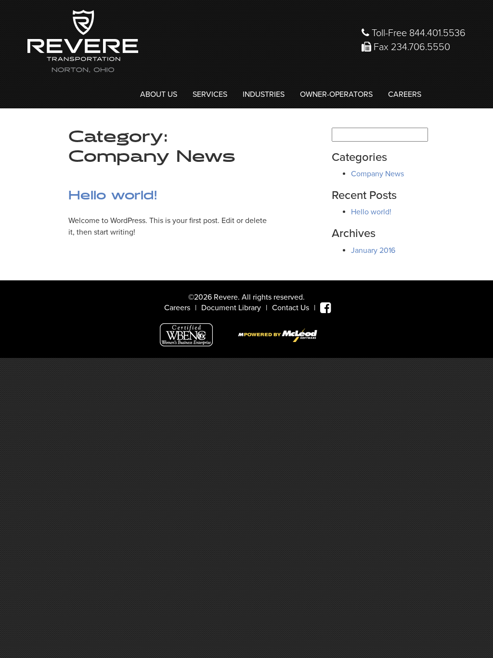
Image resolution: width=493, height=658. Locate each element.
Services (210, 94)
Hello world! (112, 195)
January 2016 (373, 250)
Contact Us (290, 308)
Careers (404, 94)
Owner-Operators (336, 94)
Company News (377, 174)
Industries (264, 94)
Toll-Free (417, 33)
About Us (158, 94)
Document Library (231, 308)
